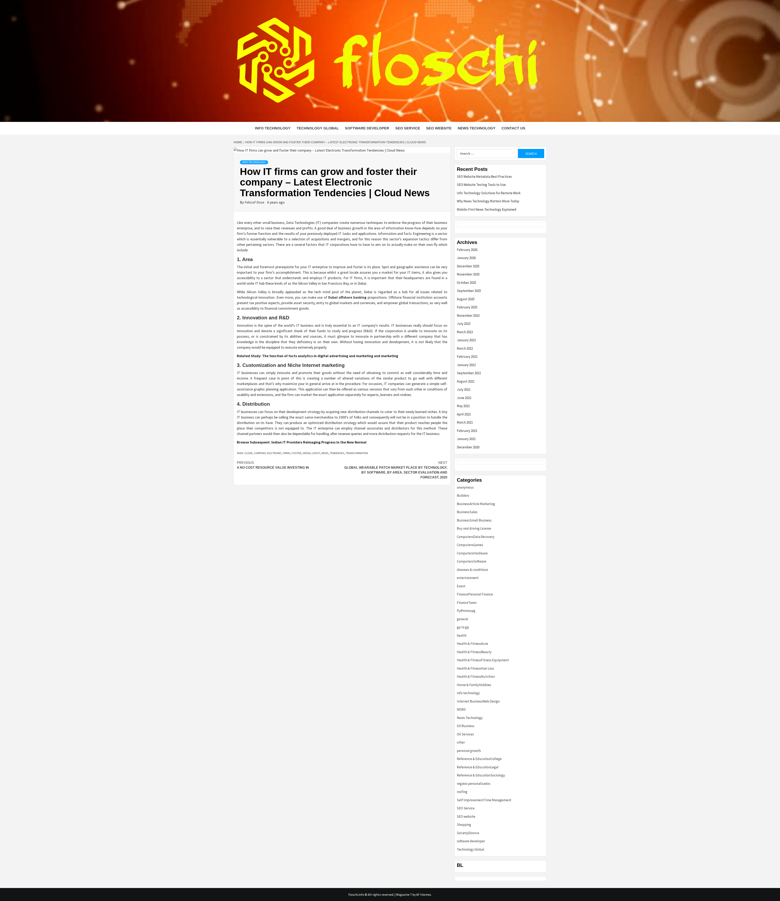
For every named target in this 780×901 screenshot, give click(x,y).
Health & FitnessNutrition (476, 676)
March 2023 (465, 332)
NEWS (461, 709)
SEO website (439, 128)
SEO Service (407, 128)
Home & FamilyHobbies (474, 685)
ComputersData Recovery (475, 537)
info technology (272, 128)
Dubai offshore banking (347, 297)
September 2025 (469, 290)
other (461, 742)
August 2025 (465, 299)
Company (259, 453)
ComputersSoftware (471, 561)
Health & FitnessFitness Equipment (483, 660)
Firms (286, 453)
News (325, 453)
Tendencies (337, 453)
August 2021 (465, 381)
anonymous (465, 487)
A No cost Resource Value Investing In (273, 465)
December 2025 (468, 266)
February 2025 (467, 307)
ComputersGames (470, 545)
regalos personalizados (473, 783)
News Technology (476, 128)
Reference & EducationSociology (481, 775)
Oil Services (465, 734)
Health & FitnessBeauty (474, 652)
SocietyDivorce (468, 833)
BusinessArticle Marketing (476, 504)
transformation (357, 453)
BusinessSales (467, 512)
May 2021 (463, 406)
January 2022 (466, 365)
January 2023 (466, 340)
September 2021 (469, 373)
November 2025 (468, 274)
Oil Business (465, 726)
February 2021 (467, 430)
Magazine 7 (404, 894)
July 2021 (463, 389)
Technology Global (318, 128)
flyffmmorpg (466, 610)
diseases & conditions (472, 569)
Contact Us (513, 128)
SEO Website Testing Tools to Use (481, 184)
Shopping (464, 824)
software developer (367, 128)
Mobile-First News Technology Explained (486, 209)
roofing (462, 791)
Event (461, 586)
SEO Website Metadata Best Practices (484, 176)
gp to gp (463, 627)
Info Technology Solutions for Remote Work (489, 193)
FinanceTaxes (467, 602)
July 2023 (463, 323)
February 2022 (467, 356)
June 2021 (464, 398)
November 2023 (468, 315)
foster (296, 453)
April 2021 (464, 414)
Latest (316, 453)
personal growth (469, 750)
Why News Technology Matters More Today (488, 201)
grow (306, 453)
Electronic (274, 453)
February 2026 (467, 249)
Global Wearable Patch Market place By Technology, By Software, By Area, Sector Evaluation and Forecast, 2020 (395, 470)
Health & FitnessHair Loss (475, 668)
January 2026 (466, 258)
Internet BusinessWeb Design (478, 701)
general (462, 619)
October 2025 (466, 282)
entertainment (468, 578)
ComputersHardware (472, 553)
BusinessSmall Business (474, 520)
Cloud (248, 453)
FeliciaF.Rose (255, 202)
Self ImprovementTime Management (484, 800)
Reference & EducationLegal (477, 767)
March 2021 (465, 422)
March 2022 (465, 348)
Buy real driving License (474, 528)
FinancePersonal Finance (475, 594)
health (461, 635)
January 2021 (466, 439)
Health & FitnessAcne (472, 643)
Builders (463, 495)
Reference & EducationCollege (479, 759)
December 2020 (468, 447)
